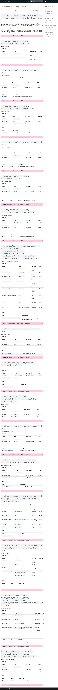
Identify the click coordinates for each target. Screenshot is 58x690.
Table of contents (49, 6)
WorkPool (15, 87)
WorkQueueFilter (24, 519)
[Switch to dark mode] (29, 1)
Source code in (16, 35)
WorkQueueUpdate (19, 623)
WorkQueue (4, 132)
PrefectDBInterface (24, 307)
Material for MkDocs (8, 688)
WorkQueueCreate (17, 123)
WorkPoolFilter (23, 57)
